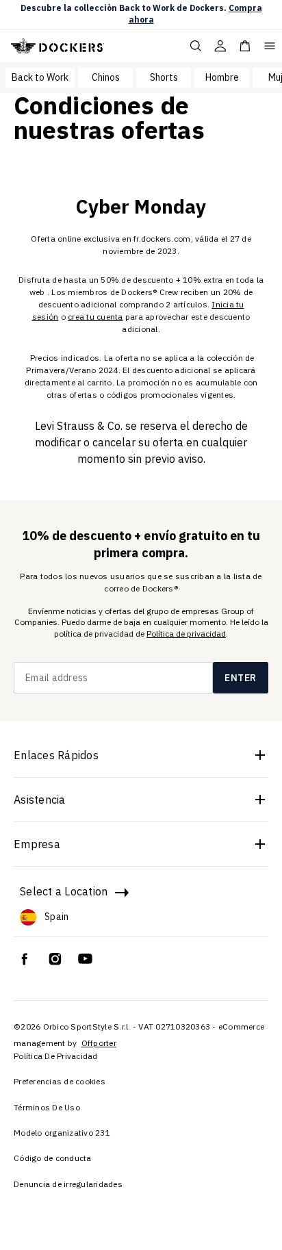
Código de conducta (53, 1158)
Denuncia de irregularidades (68, 1184)
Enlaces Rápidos (56, 755)
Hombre (222, 77)
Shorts (164, 77)
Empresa (37, 844)
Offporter (98, 1043)
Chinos (106, 77)
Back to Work (40, 77)
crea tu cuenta (95, 316)
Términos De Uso (47, 1107)
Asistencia (40, 799)
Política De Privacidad (56, 1056)
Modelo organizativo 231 (62, 1132)
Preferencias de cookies (59, 1081)
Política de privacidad (186, 633)
